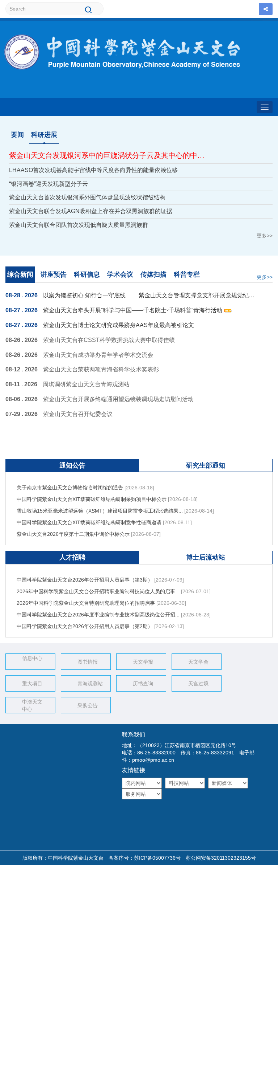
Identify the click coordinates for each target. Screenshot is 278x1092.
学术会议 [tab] (120, 274)
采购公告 (87, 705)
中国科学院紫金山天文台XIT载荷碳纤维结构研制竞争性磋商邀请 (89, 517)
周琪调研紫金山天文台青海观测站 (86, 384)
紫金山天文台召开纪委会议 (78, 414)
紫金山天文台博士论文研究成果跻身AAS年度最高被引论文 (118, 325)
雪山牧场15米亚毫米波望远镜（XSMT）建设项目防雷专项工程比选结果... (100, 506)
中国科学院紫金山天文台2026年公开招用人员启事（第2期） (85, 621)
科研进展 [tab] (44, 134)
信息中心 (32, 658)
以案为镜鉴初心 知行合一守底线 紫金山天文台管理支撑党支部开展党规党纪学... (150, 295)
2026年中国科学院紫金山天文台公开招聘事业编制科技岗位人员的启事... (98, 586)
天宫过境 (198, 683)
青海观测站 (90, 683)
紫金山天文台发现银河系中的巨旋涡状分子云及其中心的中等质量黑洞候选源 (109, 155)
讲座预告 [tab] (54, 274)
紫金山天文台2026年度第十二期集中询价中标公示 (73, 529)
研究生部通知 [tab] (205, 465)
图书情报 (87, 662)
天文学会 (198, 662)
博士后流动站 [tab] (205, 557)
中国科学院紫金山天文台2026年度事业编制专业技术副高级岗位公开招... (98, 609)
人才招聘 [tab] (72, 557)
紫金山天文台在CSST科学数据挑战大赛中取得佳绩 (109, 340)
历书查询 (143, 683)
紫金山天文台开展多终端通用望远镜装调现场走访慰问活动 (118, 399)
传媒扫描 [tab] (153, 274)
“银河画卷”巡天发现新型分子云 (48, 184)
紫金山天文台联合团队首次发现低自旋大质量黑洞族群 (78, 225)
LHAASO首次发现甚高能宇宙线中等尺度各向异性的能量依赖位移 (93, 170)
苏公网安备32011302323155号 (218, 858)
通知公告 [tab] (72, 465)
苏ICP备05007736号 (157, 858)
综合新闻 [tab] (20, 274)
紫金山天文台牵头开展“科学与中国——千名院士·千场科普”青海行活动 (133, 310)
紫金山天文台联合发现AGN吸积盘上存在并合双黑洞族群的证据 (90, 211)
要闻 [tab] (17, 134)
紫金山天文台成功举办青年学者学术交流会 (98, 355)
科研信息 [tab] (87, 274)
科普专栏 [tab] (187, 274)
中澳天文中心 (32, 705)
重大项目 (32, 683)
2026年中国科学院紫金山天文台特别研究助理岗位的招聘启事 (86, 598)
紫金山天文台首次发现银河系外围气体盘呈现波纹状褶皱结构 (87, 197)
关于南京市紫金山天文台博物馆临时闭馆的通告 (70, 482)
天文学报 (143, 662)
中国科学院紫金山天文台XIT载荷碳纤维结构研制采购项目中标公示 (92, 494)
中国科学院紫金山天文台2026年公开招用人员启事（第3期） (85, 575)
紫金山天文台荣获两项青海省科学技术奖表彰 (101, 369)
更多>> (265, 236)
